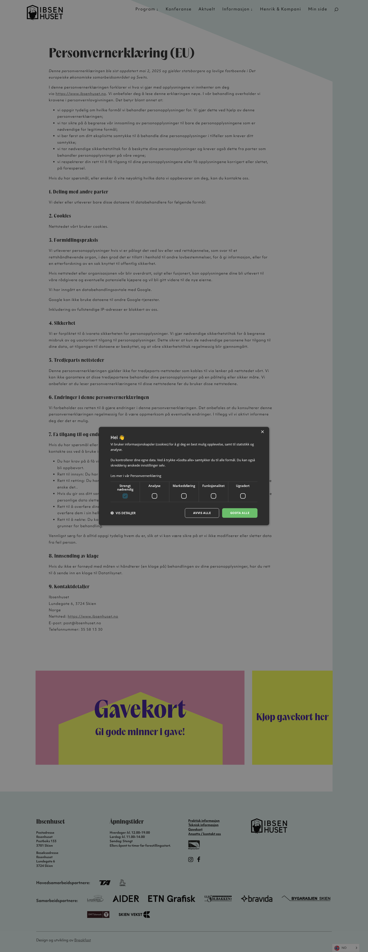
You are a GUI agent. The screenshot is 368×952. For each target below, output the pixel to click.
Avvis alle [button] (202, 513)
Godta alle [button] (239, 513)
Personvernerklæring (145, 476)
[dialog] (184, 476)
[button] (123, 513)
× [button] (262, 431)
